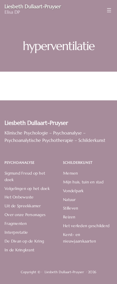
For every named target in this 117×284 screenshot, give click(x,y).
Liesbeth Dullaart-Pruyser (36, 123)
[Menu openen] (109, 10)
